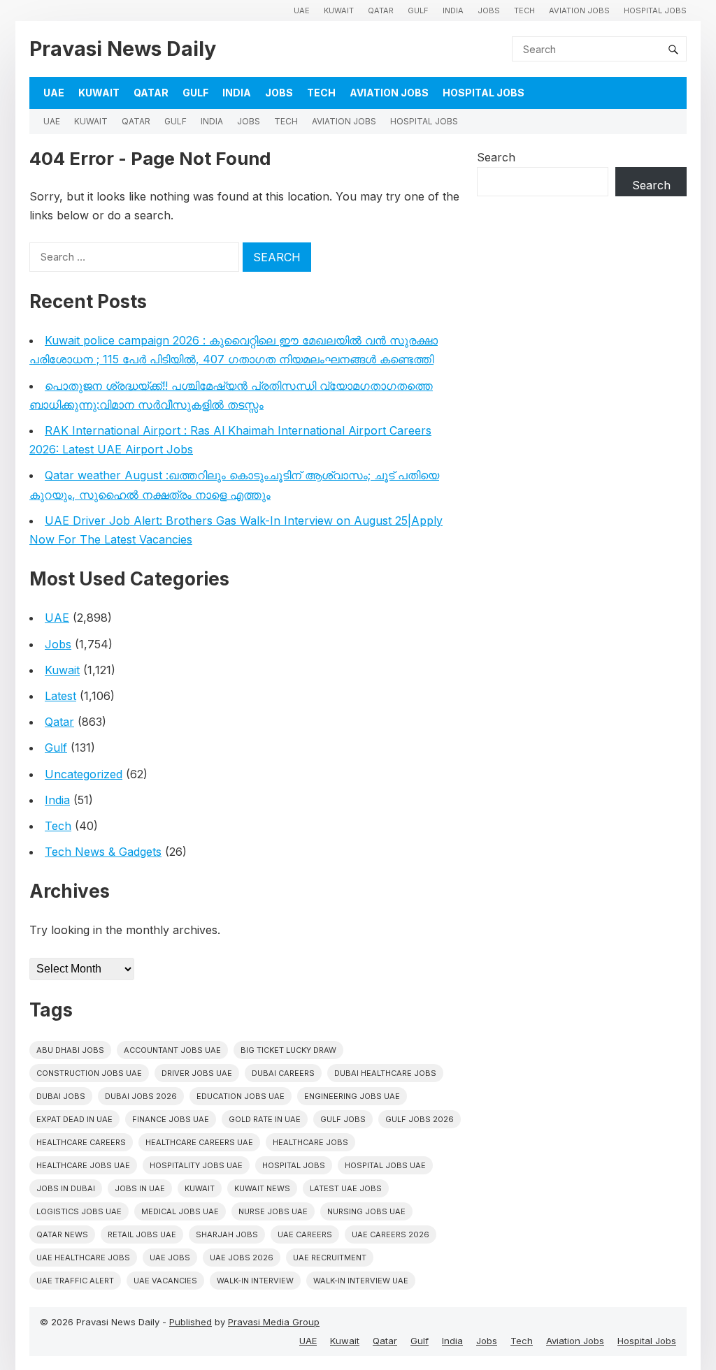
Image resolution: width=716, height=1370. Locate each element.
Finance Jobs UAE (170, 1119)
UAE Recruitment (329, 1257)
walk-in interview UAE (360, 1280)
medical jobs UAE (180, 1211)
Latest (60, 696)
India (453, 10)
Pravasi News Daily (122, 48)
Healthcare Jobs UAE (83, 1165)
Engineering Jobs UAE (352, 1096)
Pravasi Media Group (274, 1321)
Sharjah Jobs (227, 1234)
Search (496, 157)
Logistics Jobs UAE (79, 1211)
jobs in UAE (140, 1188)
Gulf (418, 10)
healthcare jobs (310, 1142)
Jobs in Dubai (65, 1188)
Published (190, 1321)
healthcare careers (81, 1142)
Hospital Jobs (655, 10)
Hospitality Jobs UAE (196, 1165)
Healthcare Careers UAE (199, 1142)
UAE (302, 10)
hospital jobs (293, 1165)
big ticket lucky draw (288, 1050)
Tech (524, 10)
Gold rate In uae (265, 1119)
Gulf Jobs (343, 1119)
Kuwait (339, 10)
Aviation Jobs (579, 10)
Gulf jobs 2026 (419, 1119)
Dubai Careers (283, 1073)
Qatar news (62, 1234)
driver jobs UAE (197, 1073)
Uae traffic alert (75, 1280)
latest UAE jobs (346, 1188)
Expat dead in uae (74, 1119)
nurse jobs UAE (273, 1211)
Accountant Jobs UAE (172, 1050)
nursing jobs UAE (366, 1211)
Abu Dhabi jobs (70, 1050)
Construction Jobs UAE (89, 1073)
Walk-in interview (255, 1280)
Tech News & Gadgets (103, 852)
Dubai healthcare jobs (385, 1073)
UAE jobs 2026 (241, 1257)
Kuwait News (262, 1188)
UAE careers (305, 1234)
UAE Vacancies (165, 1280)
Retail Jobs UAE (142, 1234)
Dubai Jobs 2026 (141, 1096)
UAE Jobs (170, 1257)
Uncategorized (83, 774)
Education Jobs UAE (240, 1096)
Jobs (489, 10)
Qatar (381, 10)
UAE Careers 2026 (390, 1234)
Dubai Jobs (60, 1096)
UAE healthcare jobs (83, 1257)
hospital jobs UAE (385, 1165)
